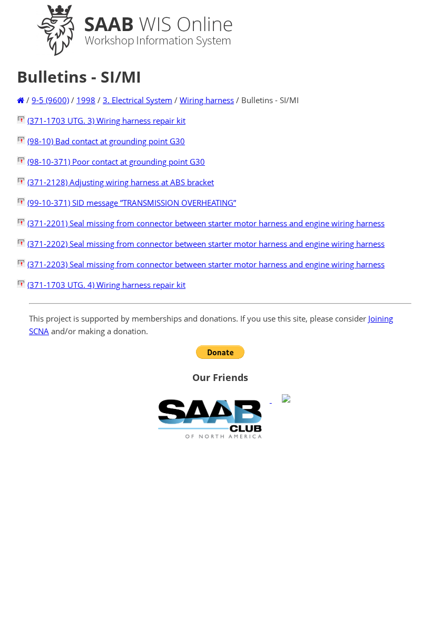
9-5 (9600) (50, 100)
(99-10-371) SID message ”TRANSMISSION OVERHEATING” (131, 202)
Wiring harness (207, 100)
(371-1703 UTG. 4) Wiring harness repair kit (106, 284)
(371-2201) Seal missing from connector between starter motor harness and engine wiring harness (206, 223)
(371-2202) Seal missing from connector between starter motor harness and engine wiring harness (206, 243)
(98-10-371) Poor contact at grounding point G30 (116, 161)
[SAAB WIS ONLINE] (125, 53)
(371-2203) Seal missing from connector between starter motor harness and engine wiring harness (206, 264)
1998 (85, 100)
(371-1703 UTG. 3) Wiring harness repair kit (106, 120)
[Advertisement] (220, 519)
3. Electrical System (137, 100)
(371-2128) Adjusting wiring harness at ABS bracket (120, 182)
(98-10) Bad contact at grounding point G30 (106, 141)
